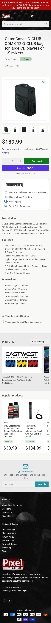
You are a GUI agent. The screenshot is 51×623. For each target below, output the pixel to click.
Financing (6, 547)
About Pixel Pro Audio (12, 505)
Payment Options (10, 544)
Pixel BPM (6, 516)
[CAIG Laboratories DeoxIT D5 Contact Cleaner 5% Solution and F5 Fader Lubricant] (13, 410)
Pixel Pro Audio (28, 610)
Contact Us (7, 512)
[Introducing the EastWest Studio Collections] (22, 360)
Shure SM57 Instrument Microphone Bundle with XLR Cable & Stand (34, 431)
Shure (27, 423)
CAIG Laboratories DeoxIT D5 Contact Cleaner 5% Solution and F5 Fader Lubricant (13, 431)
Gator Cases (10, 59)
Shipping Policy (9, 533)
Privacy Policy (8, 529)
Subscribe (41, 484)
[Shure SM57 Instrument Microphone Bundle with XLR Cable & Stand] (34, 410)
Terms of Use (8, 540)
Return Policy (8, 537)
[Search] (46, 24)
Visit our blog (38, 341)
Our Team (6, 509)
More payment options (25, 173)
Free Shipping (15, 201)
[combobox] (25, 24)
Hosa (6, 423)
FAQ (4, 551)
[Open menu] (46, 16)
